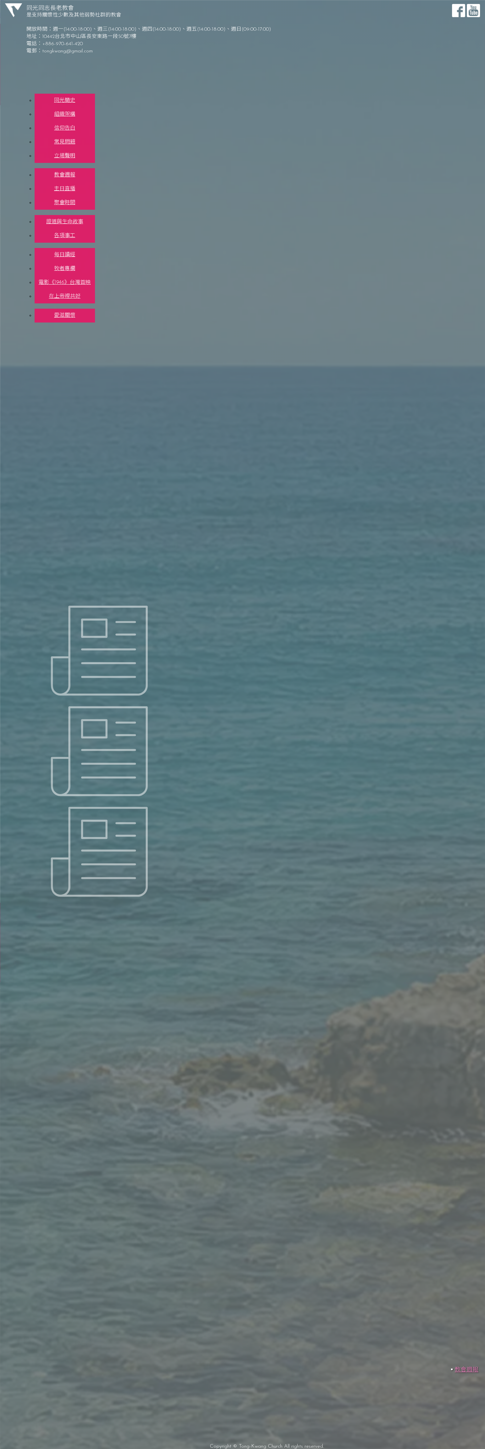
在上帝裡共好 (65, 296)
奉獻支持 (53, 330)
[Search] (226, 1215)
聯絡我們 (53, 325)
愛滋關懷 (64, 315)
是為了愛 (24, 430)
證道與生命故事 (64, 222)
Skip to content (18, 2)
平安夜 (21, 447)
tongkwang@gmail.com (67, 51)
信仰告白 (64, 128)
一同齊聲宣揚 (30, 456)
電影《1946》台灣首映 (65, 282)
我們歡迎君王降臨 (35, 439)
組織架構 (64, 114)
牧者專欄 (64, 268)
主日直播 (64, 189)
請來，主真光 (42, 550)
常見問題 (64, 142)
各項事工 (64, 235)
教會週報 (64, 175)
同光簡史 (64, 100)
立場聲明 (64, 156)
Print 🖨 (310, 157)
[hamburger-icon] (459, 88)
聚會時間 (64, 202)
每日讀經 (64, 255)
